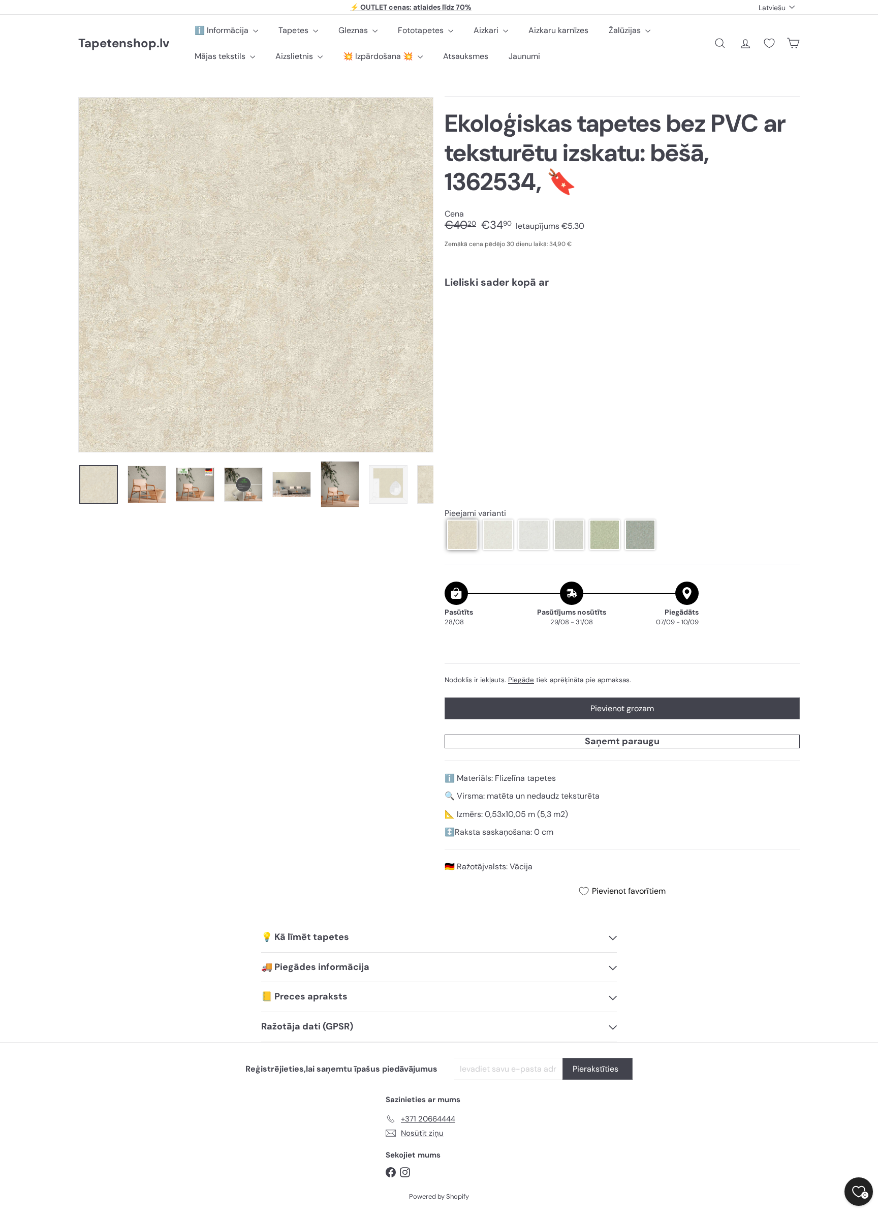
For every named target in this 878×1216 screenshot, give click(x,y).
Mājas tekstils (221, 56)
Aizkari (487, 30)
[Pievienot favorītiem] (786, 317)
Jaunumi (524, 56)
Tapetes (294, 30)
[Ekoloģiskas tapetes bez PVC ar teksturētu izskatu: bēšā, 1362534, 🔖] (622, 330)
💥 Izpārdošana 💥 (379, 56)
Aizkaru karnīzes (558, 30)
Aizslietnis (295, 56)
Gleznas (354, 30)
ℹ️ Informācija (222, 30)
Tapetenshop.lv (123, 43)
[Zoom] (256, 275)
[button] (462, 535)
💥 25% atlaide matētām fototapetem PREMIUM (411, 7)
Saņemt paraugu (622, 741)
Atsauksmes (465, 56)
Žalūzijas (626, 30)
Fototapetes (422, 30)
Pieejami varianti (475, 513)
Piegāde (521, 680)
